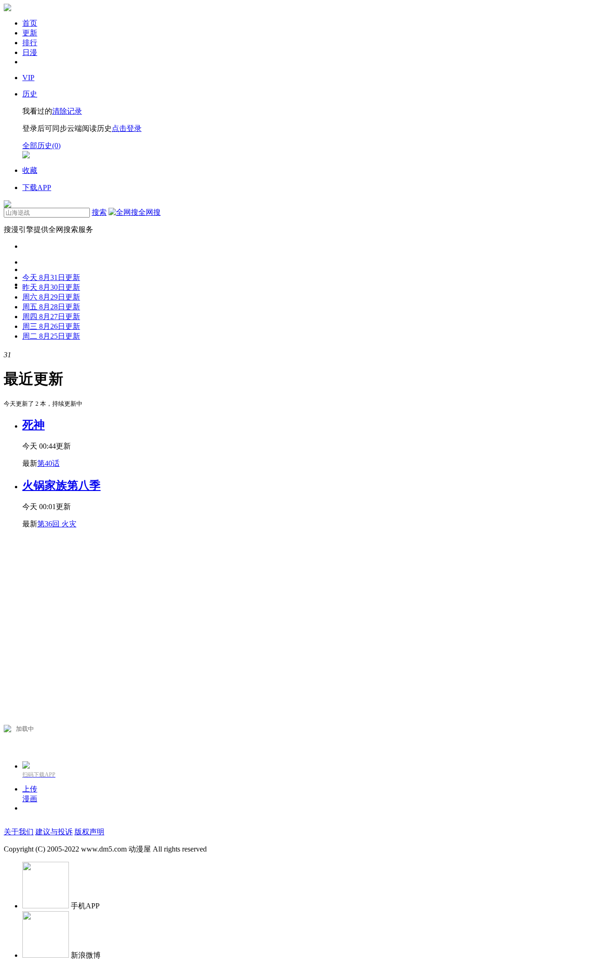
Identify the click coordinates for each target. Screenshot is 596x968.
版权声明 (89, 832)
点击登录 (127, 128)
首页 (29, 23)
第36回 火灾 (56, 524)
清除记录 (67, 111)
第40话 (48, 463)
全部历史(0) (41, 146)
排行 (29, 43)
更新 (29, 33)
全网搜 (149, 212)
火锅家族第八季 (61, 485)
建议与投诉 (54, 832)
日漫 (29, 52)
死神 (33, 425)
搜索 (99, 212)
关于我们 (19, 832)
